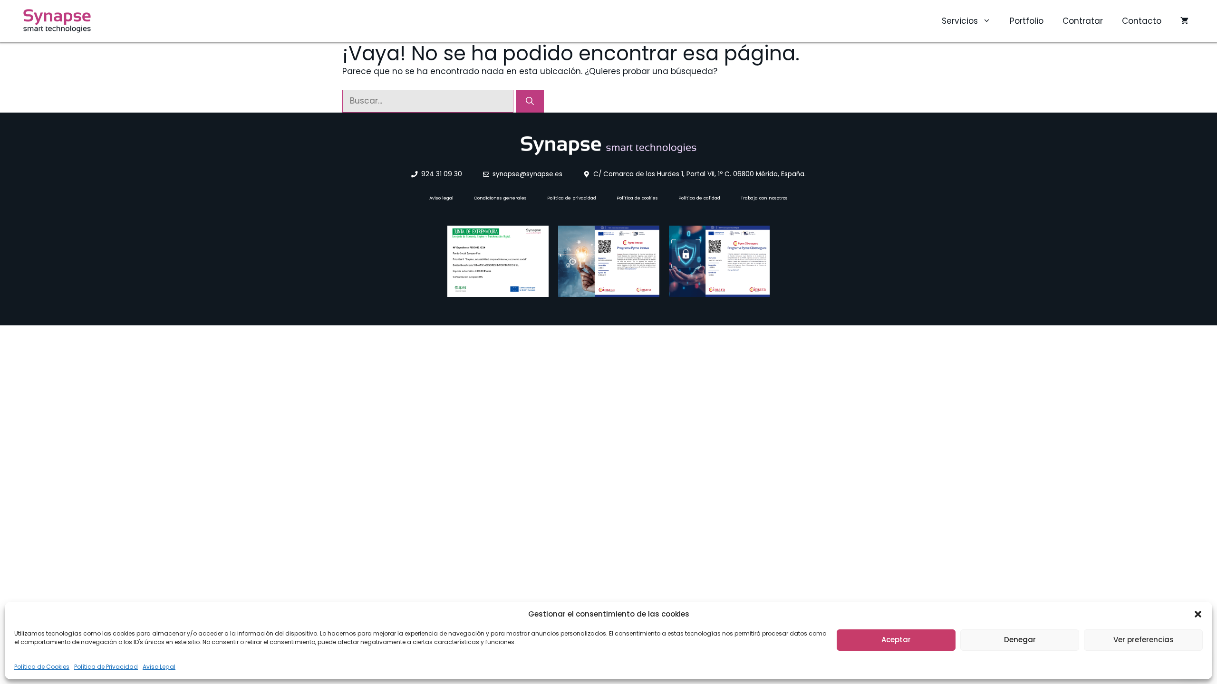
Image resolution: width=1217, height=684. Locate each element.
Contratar (1082, 21)
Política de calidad (699, 198)
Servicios (960, 21)
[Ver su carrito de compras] (1184, 21)
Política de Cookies (41, 667)
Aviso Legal (159, 667)
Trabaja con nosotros (764, 198)
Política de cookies (637, 198)
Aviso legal (441, 198)
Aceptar (896, 640)
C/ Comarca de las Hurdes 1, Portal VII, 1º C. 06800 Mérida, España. (699, 174)
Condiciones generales (500, 198)
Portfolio (1026, 21)
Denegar (1020, 640)
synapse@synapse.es (527, 174)
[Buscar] (530, 101)
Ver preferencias (1143, 640)
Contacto (1141, 21)
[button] (1198, 614)
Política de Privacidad (106, 667)
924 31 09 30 (441, 174)
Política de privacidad (571, 198)
